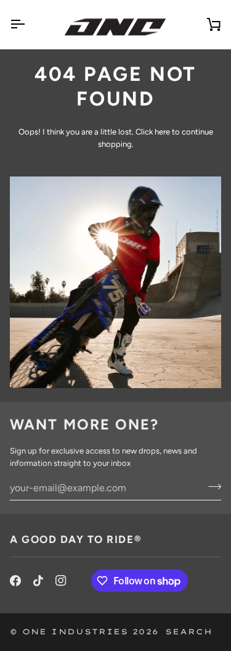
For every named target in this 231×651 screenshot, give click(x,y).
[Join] (211, 486)
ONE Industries (75, 631)
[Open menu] (28, 24)
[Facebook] (15, 580)
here (162, 131)
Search (189, 631)
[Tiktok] (38, 580)
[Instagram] (61, 580)
